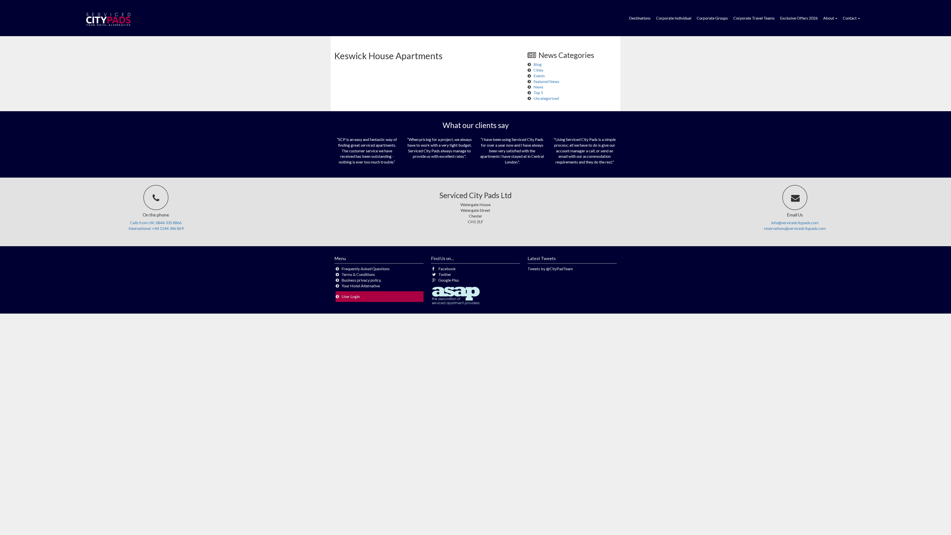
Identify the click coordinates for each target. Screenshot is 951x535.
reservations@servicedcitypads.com (795, 228)
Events (539, 75)
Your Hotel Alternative (361, 285)
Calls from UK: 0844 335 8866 (156, 222)
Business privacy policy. (361, 280)
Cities (538, 70)
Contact (850, 18)
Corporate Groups (712, 18)
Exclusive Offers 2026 (799, 18)
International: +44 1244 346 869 (156, 228)
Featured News (546, 81)
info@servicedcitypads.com (795, 222)
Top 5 (538, 92)
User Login (351, 296)
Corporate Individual (673, 18)
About (829, 18)
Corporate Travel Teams (754, 18)
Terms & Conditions (358, 274)
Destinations (640, 18)
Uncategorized (546, 98)
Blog (537, 64)
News (538, 86)
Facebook (447, 268)
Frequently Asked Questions (366, 268)
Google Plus (448, 280)
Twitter (444, 274)
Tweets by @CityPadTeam (550, 268)
